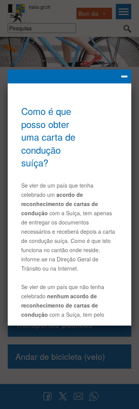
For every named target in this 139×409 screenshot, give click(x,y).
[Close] (69, 76)
